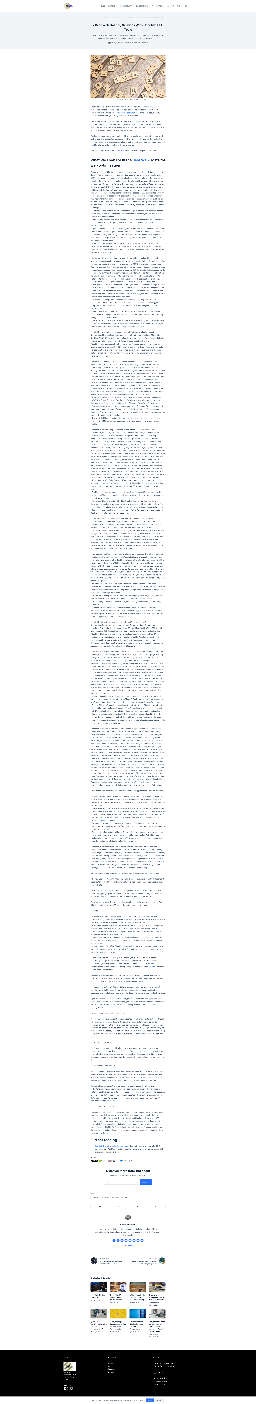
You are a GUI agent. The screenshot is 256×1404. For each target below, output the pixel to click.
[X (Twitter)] (118, 1206)
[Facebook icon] (114, 1240)
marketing (104, 820)
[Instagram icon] (130, 1240)
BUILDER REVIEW (142, 6)
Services (111, 1369)
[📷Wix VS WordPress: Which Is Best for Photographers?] (98, 1313)
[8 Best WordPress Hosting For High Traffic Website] (118, 1287)
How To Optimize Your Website (166, 1366)
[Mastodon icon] (142, 1240)
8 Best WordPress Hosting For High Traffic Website (117, 1297)
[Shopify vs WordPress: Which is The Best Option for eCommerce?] (157, 1287)
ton (159, 859)
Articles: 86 (128, 1245)
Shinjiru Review (159, 1384)
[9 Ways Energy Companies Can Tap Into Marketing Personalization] (118, 1313)
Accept (150, 1400)
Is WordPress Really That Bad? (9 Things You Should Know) (137, 1297)
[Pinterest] (137, 1206)
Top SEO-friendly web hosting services (111, 1146)
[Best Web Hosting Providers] (98, 1287)
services (115, 1197)
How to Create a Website (163, 1363)
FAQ (178, 6)
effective (95, 1197)
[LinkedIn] (156, 1206)
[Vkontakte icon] (138, 1240)
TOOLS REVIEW (157, 6)
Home (95, 18)
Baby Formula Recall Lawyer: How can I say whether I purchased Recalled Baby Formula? (157, 1326)
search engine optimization (126, 113)
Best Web (120, 151)
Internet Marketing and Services (114, 18)
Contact (111, 1372)
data (158, 853)
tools (124, 1197)
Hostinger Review (160, 1381)
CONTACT (185, 6)
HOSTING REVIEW (126, 6)
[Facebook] (100, 1206)
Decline (159, 1400)
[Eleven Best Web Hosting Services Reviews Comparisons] (138, 1313)
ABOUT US (171, 6)
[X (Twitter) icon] (126, 1240)
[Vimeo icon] (134, 1240)
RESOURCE (111, 6)
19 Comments (153, 1336)
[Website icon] (122, 1240)
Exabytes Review (160, 1378)
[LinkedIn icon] (118, 1240)
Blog (103, 6)
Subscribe (146, 1182)
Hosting (105, 1197)
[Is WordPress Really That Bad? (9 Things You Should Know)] (138, 1287)
